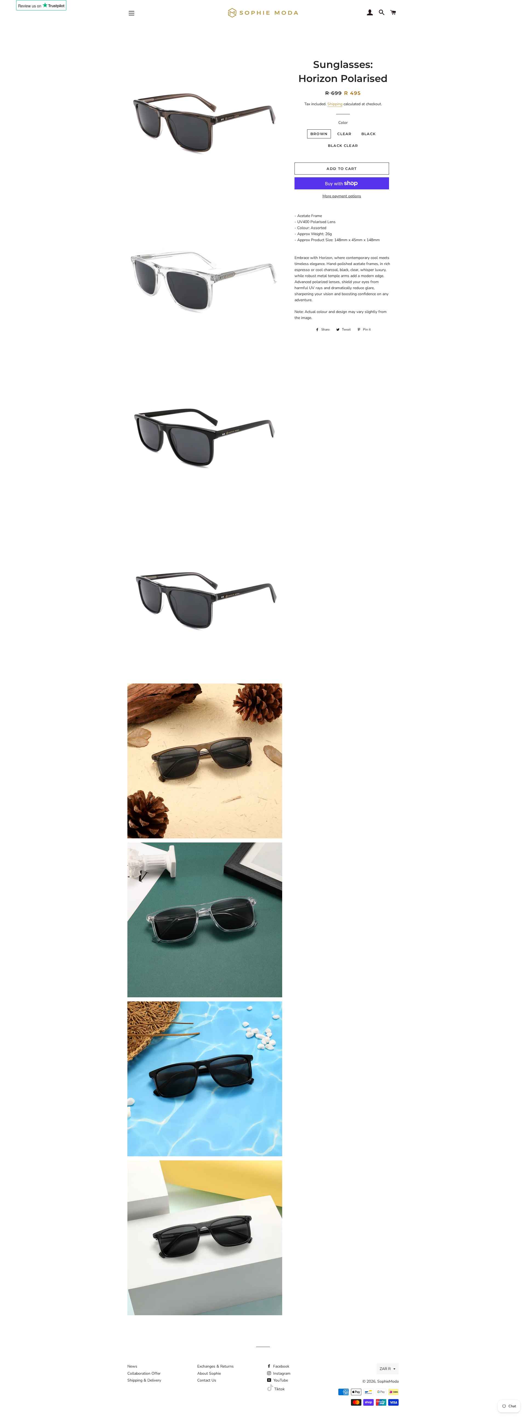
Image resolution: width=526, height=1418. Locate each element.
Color (343, 122)
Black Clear (343, 145)
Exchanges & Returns (215, 1366)
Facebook (280, 1366)
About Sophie (209, 1373)
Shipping (334, 104)
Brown (319, 134)
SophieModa (388, 1381)
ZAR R (385, 1368)
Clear (344, 134)
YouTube (280, 1380)
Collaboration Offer (144, 1373)
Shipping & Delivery (144, 1380)
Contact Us (206, 1380)
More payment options (341, 196)
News (132, 1366)
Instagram (281, 1373)
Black (368, 134)
